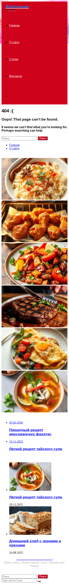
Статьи (13, 59)
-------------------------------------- (34, 559)
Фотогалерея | (31, 562)
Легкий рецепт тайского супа (35, 497)
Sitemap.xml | (57, 562)
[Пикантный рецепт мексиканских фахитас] (34, 264)
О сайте (14, 42)
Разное (34, 565)
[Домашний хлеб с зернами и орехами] (38, 521)
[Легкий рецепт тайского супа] (34, 392)
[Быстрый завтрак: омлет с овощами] (34, 349)
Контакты (15, 76)
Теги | (44, 562)
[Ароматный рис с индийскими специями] (34, 179)
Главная (14, 25)
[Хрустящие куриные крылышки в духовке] (34, 221)
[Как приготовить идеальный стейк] (34, 307)
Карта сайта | (13, 562)
